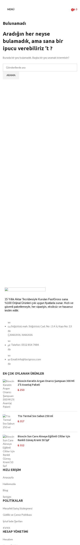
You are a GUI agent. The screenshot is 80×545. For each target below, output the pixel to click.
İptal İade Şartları (13, 521)
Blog (5, 490)
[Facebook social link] (30, 3)
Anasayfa (8, 477)
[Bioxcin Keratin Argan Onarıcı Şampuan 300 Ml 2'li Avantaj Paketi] (9, 394)
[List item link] (40, 345)
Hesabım (8, 539)
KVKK (6, 527)
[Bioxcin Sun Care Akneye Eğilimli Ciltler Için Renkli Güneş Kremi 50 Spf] (9, 451)
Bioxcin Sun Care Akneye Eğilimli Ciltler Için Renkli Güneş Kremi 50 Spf (44, 438)
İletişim (7, 496)
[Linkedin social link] (44, 3)
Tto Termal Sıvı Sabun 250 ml (35, 416)
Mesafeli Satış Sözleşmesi (17, 508)
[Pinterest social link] (40, 3)
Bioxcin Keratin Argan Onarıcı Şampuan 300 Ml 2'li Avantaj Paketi (46, 383)
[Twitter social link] (35, 3)
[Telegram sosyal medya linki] (49, 3)
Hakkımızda (9, 483)
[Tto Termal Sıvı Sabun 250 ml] (9, 421)
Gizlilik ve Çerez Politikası (17, 514)
